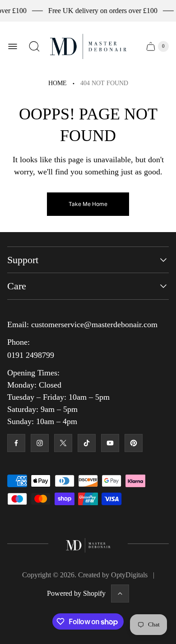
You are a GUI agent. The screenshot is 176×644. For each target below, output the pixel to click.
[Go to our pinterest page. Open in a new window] (134, 443)
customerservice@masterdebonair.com (94, 324)
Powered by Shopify (76, 593)
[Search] (34, 46)
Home (57, 83)
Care (16, 286)
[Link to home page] (88, 544)
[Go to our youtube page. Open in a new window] (110, 443)
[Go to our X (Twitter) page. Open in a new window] (63, 443)
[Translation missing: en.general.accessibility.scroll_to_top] (120, 594)
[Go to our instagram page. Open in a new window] (40, 443)
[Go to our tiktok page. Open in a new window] (87, 443)
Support (22, 259)
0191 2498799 (30, 355)
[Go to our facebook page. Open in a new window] (16, 443)
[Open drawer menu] (13, 46)
